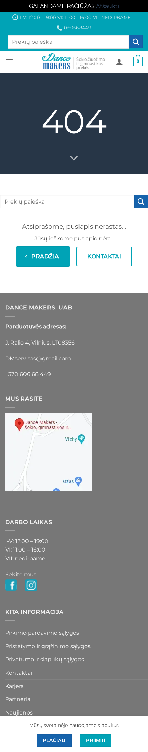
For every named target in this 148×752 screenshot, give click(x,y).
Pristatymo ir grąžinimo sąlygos (48, 646)
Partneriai (18, 699)
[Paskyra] (119, 61)
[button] (9, 61)
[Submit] (136, 41)
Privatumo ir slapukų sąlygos (44, 659)
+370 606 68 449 (28, 374)
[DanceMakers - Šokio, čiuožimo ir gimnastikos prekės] (74, 61)
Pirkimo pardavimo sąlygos (42, 633)
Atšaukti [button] (107, 6)
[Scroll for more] (74, 158)
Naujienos (19, 712)
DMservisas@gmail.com (38, 358)
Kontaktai (18, 672)
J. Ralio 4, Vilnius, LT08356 (40, 342)
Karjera (14, 686)
